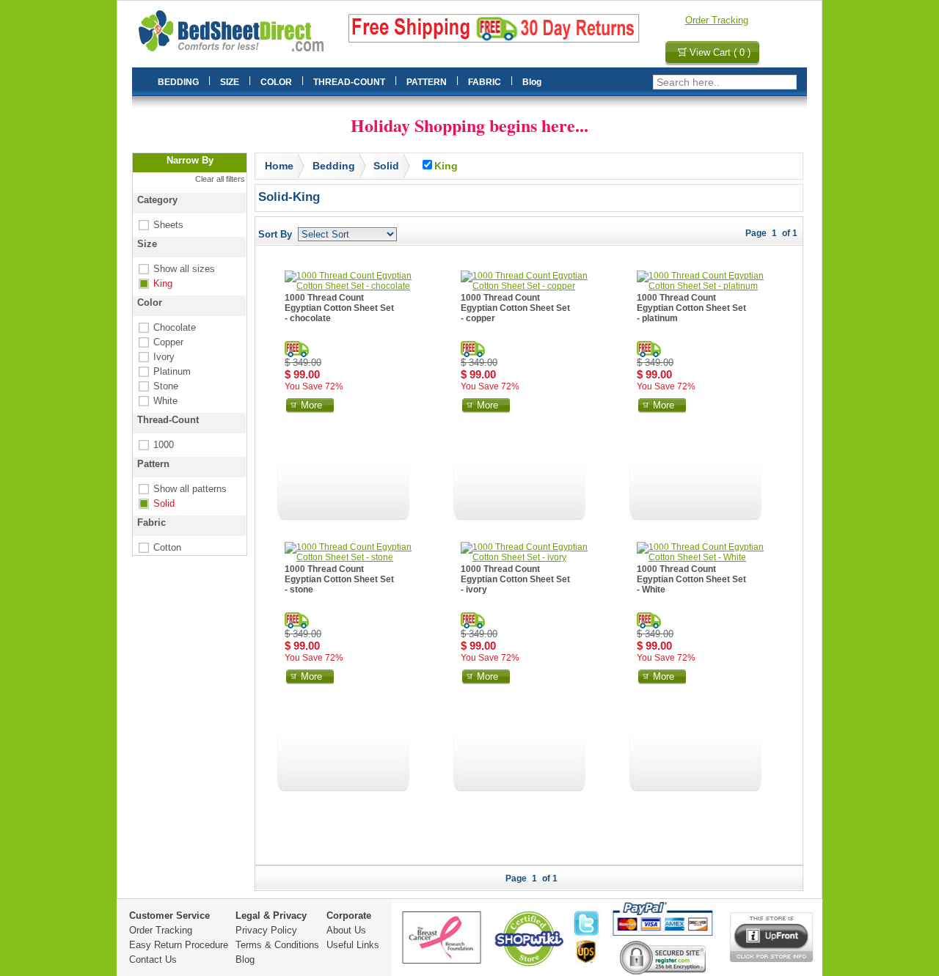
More (311, 405)
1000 (155, 444)
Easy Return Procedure (178, 944)
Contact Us (153, 959)
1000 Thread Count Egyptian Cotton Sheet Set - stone (339, 579)
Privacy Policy (266, 930)
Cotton (158, 547)
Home (279, 166)
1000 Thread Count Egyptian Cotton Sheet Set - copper (515, 308)
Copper (159, 342)
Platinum (163, 371)
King (154, 283)
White (157, 400)
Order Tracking (716, 20)
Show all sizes (175, 268)
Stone (157, 386)
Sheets (159, 224)
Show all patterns (181, 488)
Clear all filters (220, 179)
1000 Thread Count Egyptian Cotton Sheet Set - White (691, 579)
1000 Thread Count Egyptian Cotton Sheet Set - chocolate (339, 308)
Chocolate (166, 327)
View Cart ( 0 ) (720, 52)
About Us (346, 930)
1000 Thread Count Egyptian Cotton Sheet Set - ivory (515, 579)
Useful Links (352, 944)
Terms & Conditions (277, 944)
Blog (245, 959)
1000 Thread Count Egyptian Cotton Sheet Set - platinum (691, 308)
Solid (155, 503)
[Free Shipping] (297, 349)
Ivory (155, 356)
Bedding (334, 166)
